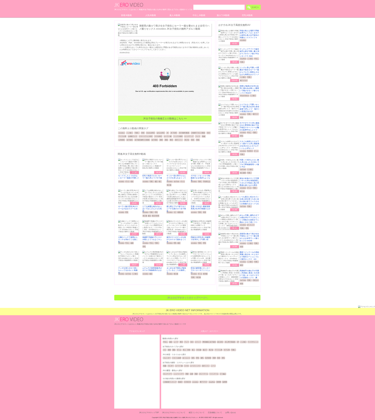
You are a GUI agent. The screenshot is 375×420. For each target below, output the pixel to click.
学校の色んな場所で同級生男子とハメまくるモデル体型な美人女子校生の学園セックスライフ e (249, 34)
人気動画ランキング (170, 382)
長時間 (219, 382)
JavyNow (243, 58)
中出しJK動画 (199, 15)
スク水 (186, 366)
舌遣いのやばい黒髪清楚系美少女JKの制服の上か (200, 207)
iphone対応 (161, 133)
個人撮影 (243, 173)
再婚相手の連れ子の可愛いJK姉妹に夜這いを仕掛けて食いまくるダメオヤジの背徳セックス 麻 (249, 274)
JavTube (176, 181)
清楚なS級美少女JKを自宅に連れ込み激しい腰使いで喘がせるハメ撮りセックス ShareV (249, 89)
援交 (156, 181)
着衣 (171, 140)
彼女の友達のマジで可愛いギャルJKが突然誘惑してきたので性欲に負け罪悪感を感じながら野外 (249, 181)
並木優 (205, 274)
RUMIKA (250, 151)
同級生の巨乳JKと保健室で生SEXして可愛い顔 (200, 238)
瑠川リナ (256, 114)
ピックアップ (189, 136)
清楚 (161, 140)
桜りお (242, 191)
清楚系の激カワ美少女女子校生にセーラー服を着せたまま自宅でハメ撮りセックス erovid (249, 237)
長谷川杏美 (155, 216)
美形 (142, 133)
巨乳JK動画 (247, 15)
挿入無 (169, 185)
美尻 (192, 140)
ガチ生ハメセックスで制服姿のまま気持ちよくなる (200, 178)
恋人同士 (220, 342)
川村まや (256, 280)
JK (167, 133)
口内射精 (122, 140)
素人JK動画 (174, 15)
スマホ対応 (158, 136)
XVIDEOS (187, 382)
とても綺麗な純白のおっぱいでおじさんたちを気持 (152, 208)
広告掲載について (215, 413)
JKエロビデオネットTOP (149, 413)
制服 (203, 136)
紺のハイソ (178, 140)
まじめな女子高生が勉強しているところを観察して (176, 270)
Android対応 (150, 133)
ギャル (127, 181)
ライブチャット (253, 342)
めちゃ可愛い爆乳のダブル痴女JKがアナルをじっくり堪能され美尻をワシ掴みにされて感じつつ (249, 218)
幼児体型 (208, 358)
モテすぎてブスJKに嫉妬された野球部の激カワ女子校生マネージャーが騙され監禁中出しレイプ (249, 126)
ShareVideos (244, 95)
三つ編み (223, 374)
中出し (127, 243)
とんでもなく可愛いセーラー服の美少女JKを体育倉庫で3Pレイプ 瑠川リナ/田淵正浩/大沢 (249, 107)
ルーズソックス (195, 366)
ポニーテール (203, 374)
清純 (166, 140)
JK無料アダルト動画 (198, 133)
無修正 (180, 382)
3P (238, 342)
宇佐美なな (206, 181)
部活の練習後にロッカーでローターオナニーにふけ (200, 270)
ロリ (175, 212)
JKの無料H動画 (184, 133)
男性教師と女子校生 (209, 342)
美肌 (197, 140)
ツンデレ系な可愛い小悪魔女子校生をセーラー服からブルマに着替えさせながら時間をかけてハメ (249, 71)
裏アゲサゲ (243, 80)
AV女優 (198, 350)
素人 (159, 181)
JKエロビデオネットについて (173, 413)
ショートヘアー (179, 374)
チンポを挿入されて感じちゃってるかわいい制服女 (128, 270)
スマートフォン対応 (145, 136)
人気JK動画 (150, 15)
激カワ (205, 350)
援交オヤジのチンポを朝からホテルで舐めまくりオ (176, 239)
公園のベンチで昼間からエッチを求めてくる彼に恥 (128, 239)
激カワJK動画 (223, 15)
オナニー (198, 342)
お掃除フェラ (132, 136)
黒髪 (196, 374)
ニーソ (213, 366)
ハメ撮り (130, 133)
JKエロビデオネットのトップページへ (187, 297)
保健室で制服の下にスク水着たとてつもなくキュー (152, 239)
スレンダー (167, 358)
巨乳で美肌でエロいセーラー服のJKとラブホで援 (152, 177)
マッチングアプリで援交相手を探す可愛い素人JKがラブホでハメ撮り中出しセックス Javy (249, 52)
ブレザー (171, 366)
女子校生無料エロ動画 (142, 140)
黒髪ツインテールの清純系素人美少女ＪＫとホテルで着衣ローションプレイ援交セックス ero (249, 255)
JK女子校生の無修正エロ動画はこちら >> (165, 118)
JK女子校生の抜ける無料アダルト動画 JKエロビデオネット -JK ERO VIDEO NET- (187, 417)
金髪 (191, 374)
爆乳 (202, 358)
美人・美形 (186, 350)
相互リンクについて (196, 413)
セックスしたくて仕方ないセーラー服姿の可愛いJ (128, 177)
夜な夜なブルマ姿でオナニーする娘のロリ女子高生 (176, 208)
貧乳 (193, 358)
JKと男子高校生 (230, 342)
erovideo (122, 133)
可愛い (137, 133)
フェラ (198, 136)
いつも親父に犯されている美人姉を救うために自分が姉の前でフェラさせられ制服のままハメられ (249, 200)
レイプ (176, 342)
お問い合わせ (230, 413)
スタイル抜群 (176, 358)
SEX (208, 133)
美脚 (214, 358)
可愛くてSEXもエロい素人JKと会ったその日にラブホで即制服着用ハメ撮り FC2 (249, 163)
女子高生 (154, 140)
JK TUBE (174, 133)
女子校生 (130, 140)
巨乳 (126, 212)
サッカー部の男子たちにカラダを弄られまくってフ (176, 178)
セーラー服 (167, 136)
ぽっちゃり (250, 225)
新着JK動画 (126, 15)
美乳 (223, 358)
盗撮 (132, 243)
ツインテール (214, 374)
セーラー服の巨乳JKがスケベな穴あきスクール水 (128, 207)
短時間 (225, 382)
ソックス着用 (178, 136)
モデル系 (227, 350)
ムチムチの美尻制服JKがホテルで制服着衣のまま (152, 269)
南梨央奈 (180, 212)
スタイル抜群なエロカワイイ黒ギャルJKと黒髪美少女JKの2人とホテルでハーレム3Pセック (249, 144)
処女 (132, 181)
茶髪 (187, 374)
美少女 (187, 140)
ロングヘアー (167, 374)
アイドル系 (122, 136)
